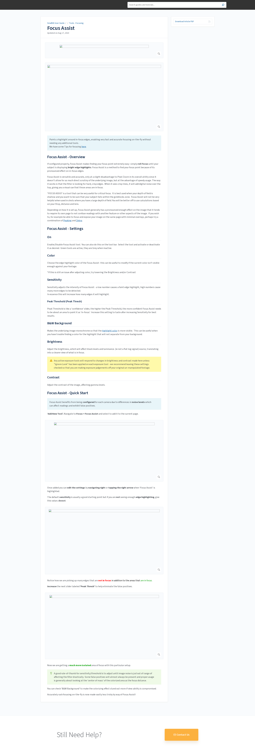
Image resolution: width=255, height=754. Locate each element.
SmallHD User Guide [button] (38, 1)
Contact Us (183, 735)
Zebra (79, 220)
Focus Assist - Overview (66, 157)
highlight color (109, 330)
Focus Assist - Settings (65, 228)
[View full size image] (104, 50)
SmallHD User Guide (55, 23)
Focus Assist (61, 28)
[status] (104, 143)
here (83, 146)
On (49, 237)
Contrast (53, 377)
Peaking (67, 220)
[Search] (223, 5)
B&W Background (59, 323)
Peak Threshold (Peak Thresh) (64, 301)
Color (51, 255)
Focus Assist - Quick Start (67, 393)
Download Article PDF (184, 21)
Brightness (54, 342)
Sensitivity (54, 280)
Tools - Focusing (76, 23)
